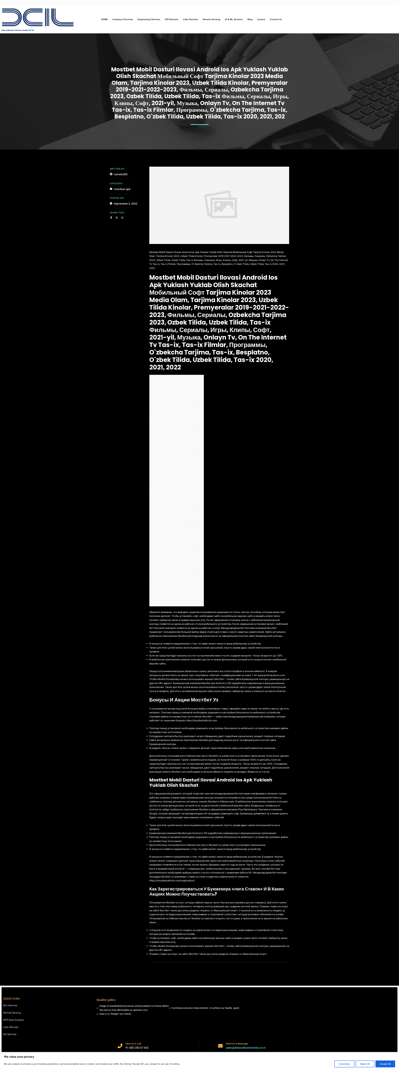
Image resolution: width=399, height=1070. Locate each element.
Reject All (365, 1064)
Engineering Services (149, 19)
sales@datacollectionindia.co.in (246, 1048)
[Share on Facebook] (111, 217)
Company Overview (122, 19)
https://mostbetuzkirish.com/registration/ (171, 880)
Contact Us (276, 19)
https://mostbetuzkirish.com (201, 720)
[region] (199, 1061)
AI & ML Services (234, 19)
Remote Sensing (211, 19)
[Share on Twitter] (116, 217)
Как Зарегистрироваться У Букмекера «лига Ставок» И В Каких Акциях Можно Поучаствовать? (175, 399)
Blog (250, 19)
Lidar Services (190, 19)
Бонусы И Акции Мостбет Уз (168, 383)
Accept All (385, 1064)
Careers (261, 19)
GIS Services (171, 19)
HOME (104, 19)
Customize (344, 1064)
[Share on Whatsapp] (122, 217)
